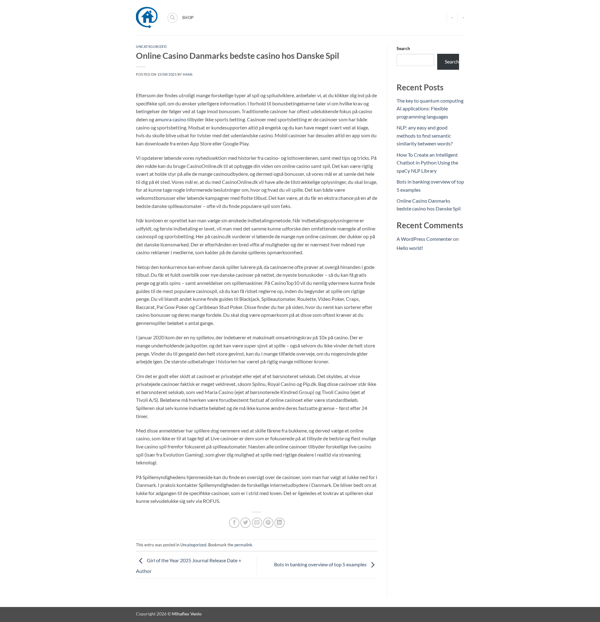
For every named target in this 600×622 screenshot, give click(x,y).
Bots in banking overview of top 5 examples (321, 564)
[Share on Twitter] (245, 523)
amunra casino (170, 119)
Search (403, 48)
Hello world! (410, 248)
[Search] (173, 18)
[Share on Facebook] (234, 523)
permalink (243, 544)
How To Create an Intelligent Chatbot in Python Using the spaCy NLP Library (427, 163)
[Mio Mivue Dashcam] (147, 18)
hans (187, 74)
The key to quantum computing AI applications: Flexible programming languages (430, 108)
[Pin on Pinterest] (268, 523)
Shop (187, 17)
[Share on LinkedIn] (279, 523)
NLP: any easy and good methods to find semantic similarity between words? (424, 135)
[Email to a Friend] (257, 523)
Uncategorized (151, 46)
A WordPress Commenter (424, 239)
